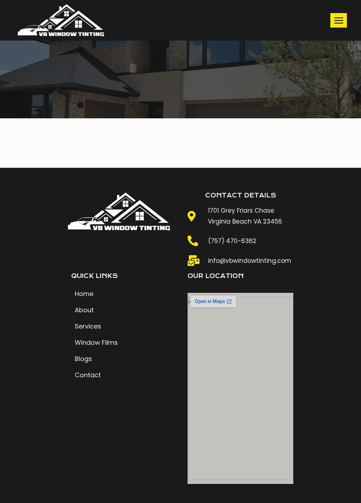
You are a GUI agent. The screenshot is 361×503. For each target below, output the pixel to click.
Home (84, 293)
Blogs (83, 358)
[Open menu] (338, 20)
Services (88, 326)
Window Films (96, 342)
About (84, 310)
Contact (88, 375)
